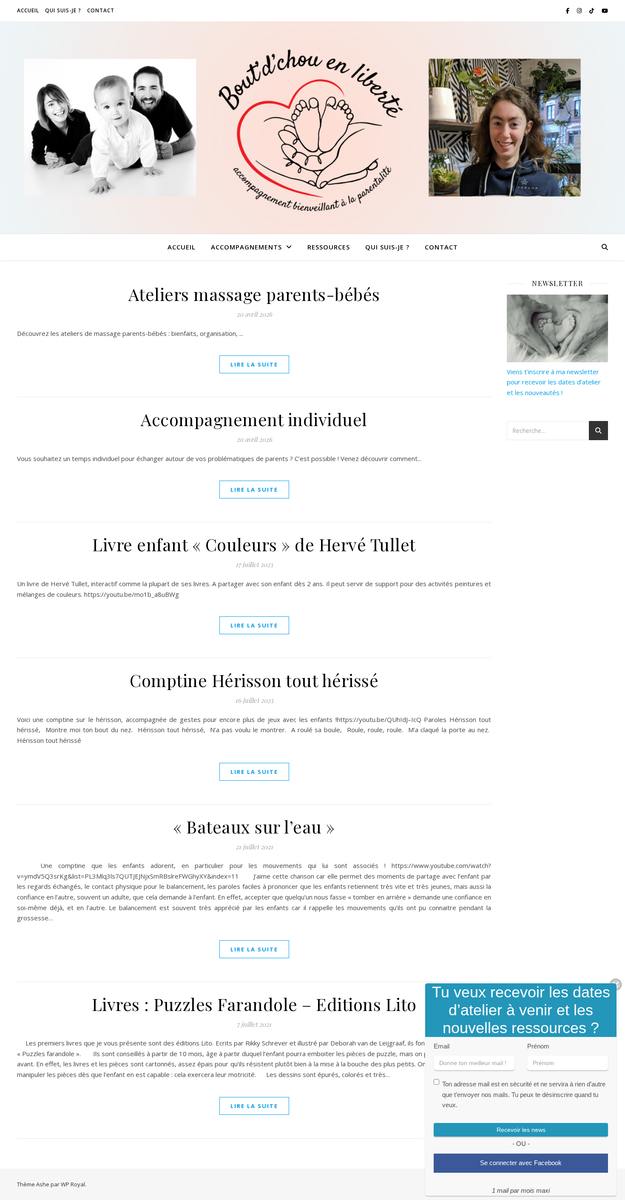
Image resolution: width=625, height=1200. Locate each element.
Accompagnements (246, 247)
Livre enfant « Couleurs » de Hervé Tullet (254, 544)
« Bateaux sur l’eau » (254, 826)
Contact (100, 10)
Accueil (28, 10)
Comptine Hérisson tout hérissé (254, 680)
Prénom (538, 1046)
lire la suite (254, 364)
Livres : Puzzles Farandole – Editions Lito (254, 1004)
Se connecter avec (521, 1162)
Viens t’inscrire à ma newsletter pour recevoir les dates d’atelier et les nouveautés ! (554, 382)
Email (441, 1046)
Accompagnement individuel (254, 419)
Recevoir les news (521, 1129)
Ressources (328, 247)
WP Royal (73, 1184)
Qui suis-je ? (63, 10)
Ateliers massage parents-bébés (254, 294)
